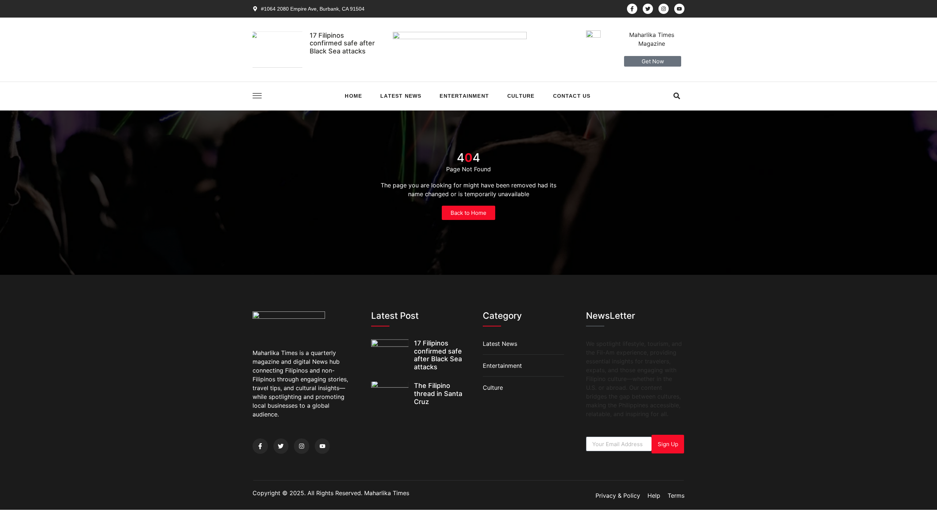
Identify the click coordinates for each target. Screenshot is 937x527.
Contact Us (572, 96)
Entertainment (464, 96)
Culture (520, 96)
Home (353, 96)
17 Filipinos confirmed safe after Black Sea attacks (342, 43)
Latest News (400, 96)
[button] (677, 96)
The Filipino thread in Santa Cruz (438, 393)
